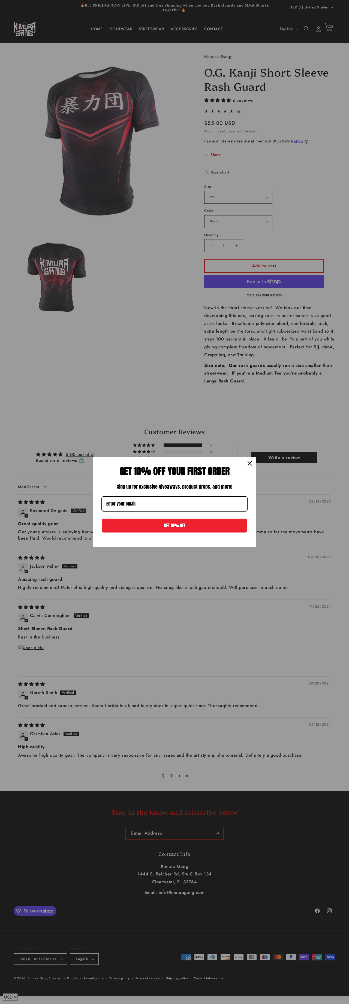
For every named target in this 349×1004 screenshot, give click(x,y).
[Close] (249, 463)
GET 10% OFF (174, 525)
